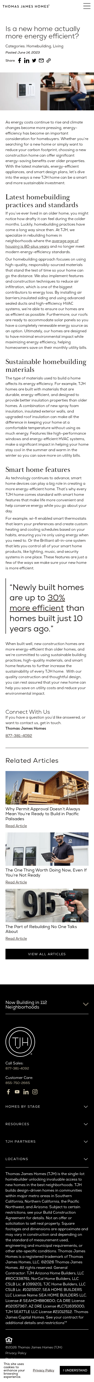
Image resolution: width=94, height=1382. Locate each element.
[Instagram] (35, 1092)
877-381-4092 (18, 735)
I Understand (75, 1370)
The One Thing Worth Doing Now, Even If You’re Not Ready (46, 872)
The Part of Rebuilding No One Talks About (41, 929)
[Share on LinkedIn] (26, 60)
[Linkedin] (26, 1092)
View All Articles (47, 954)
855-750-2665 (17, 1083)
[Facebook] (8, 1092)
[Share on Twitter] (34, 60)
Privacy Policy (15, 1353)
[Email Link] (41, 60)
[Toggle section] (86, 1106)
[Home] (26, 6)
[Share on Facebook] (19, 60)
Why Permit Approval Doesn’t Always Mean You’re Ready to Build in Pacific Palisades (42, 813)
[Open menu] (87, 6)
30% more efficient (37, 602)
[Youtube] (17, 1092)
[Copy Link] (48, 60)
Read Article (16, 825)
